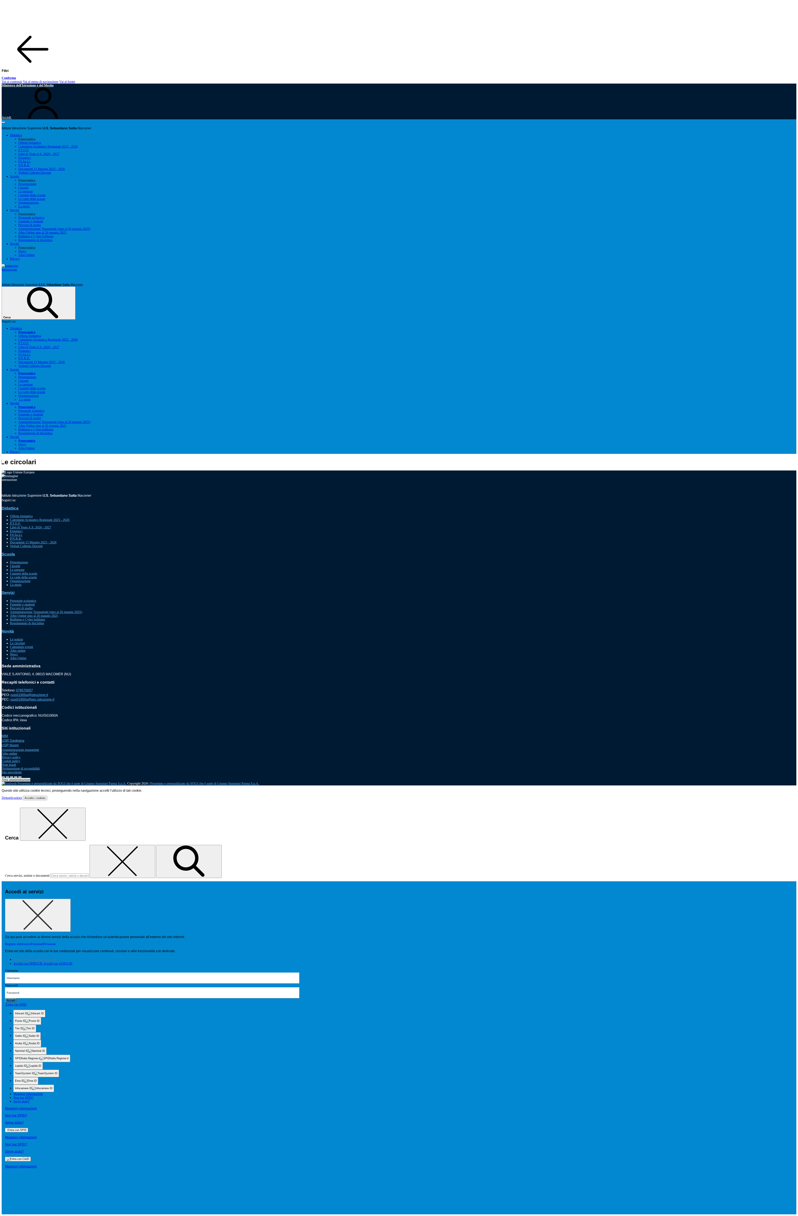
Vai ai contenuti (12, 81)
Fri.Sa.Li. (24, 161)
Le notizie (16, 639)
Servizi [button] (14, 210)
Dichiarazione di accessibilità (21, 768)
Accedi (11, 1000)
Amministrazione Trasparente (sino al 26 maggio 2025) (54, 229)
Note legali (9, 765)
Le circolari (17, 643)
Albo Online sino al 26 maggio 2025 (42, 232)
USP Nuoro (10, 745)
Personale (49, 944)
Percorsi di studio (29, 225)
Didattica (10, 508)
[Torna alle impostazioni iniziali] (20, 777)
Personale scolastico (31, 217)
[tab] (34, 959)
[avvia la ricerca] (189, 861)
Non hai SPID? (23, 1097)
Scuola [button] (14, 176)
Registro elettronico (18, 944)
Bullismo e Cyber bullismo (35, 236)
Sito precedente (12, 772)
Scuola (8, 554)
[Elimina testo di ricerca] (122, 861)
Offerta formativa (29, 142)
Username (11, 970)
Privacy (15, 258)
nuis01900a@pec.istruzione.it (32, 699)
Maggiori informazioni (28, 1094)
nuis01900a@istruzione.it (29, 695)
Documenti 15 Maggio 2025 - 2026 (41, 169)
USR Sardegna (13, 740)
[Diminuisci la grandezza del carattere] (7, 777)
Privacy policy (11, 757)
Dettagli (12, 798)
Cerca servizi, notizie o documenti (27, 875)
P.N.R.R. (24, 165)
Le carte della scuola (31, 199)
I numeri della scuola (32, 195)
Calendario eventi (21, 647)
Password (11, 985)
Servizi (8, 592)
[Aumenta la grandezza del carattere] (3, 777)
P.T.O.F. (23, 150)
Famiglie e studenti (30, 221)
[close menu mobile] (33, 63)
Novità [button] (14, 244)
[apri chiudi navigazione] (3, 122)
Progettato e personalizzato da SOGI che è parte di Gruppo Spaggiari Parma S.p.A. (204, 783)
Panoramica (26, 139)
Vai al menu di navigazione (40, 81)
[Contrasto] (15, 777)
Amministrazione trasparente (20, 750)
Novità (8, 631)
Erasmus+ (24, 157)
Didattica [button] (16, 135)
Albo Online (26, 255)
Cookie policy (11, 761)
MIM (5, 736)
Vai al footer (67, 81)
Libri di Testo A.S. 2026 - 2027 (38, 154)
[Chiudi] (53, 824)
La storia (24, 206)
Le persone (25, 191)
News (22, 251)
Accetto (35, 798)
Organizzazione (28, 202)
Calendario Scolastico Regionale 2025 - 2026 (48, 146)
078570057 (24, 690)
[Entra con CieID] (18, 1159)
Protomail (37, 944)
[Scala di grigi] (11, 777)
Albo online (18, 650)
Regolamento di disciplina (35, 240)
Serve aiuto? (21, 1101)
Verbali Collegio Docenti (34, 172)
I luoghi (23, 187)
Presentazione (27, 184)
